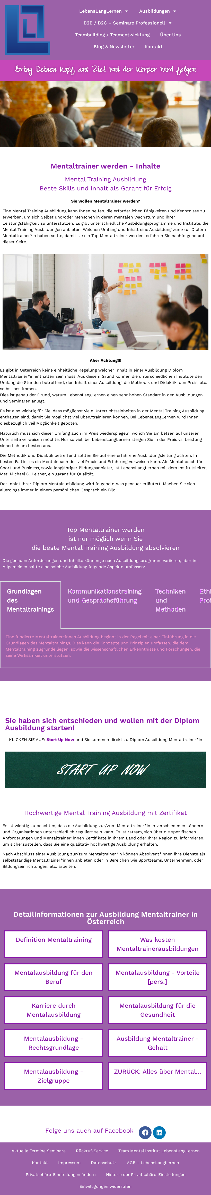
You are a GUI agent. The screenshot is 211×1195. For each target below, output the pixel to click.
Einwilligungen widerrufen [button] (105, 1186)
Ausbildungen (154, 11)
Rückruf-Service (92, 1150)
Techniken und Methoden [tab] (170, 600)
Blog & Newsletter (114, 46)
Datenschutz (104, 1162)
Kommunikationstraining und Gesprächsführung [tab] (105, 596)
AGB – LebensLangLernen (153, 1162)
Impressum (69, 1162)
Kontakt (154, 46)
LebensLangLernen (100, 11)
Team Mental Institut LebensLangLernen (159, 1150)
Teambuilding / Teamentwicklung (112, 34)
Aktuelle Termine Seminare (39, 1150)
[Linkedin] (159, 1132)
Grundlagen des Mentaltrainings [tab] (30, 600)
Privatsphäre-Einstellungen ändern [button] (61, 1174)
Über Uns (170, 34)
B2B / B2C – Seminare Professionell (124, 23)
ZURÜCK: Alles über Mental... (157, 1071)
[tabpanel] (105, 648)
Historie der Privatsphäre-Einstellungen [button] (146, 1174)
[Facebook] (145, 1132)
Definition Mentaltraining (54, 939)
